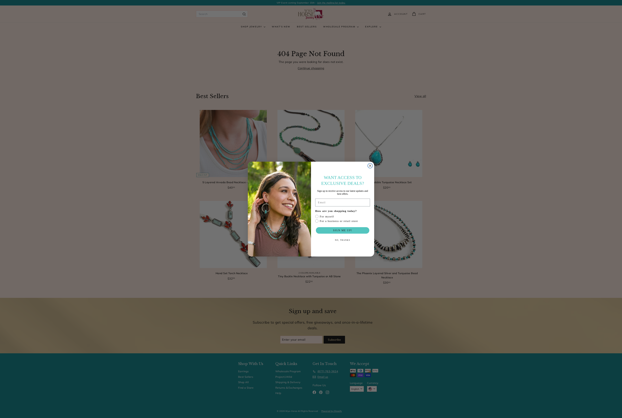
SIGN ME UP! (342, 230)
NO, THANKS (342, 240)
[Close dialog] (370, 165)
